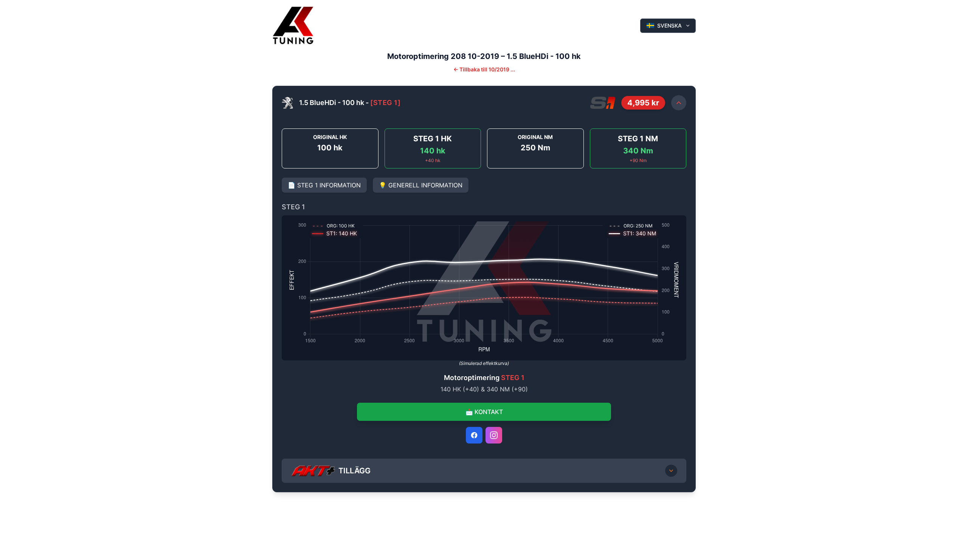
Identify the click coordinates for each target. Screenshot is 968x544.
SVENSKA (669, 25)
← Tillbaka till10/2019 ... (484, 69)
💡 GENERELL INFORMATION (420, 185)
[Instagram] (494, 435)
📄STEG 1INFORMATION (324, 185)
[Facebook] (474, 435)
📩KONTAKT (484, 412)
